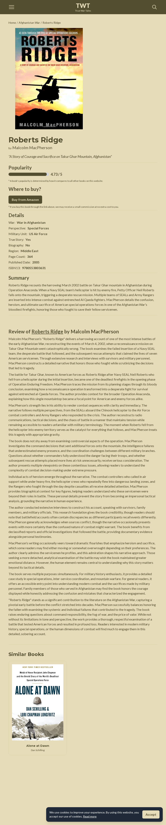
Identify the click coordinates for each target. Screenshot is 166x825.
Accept (151, 814)
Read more (90, 816)
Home (12, 22)
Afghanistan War (29, 22)
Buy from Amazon (25, 199)
